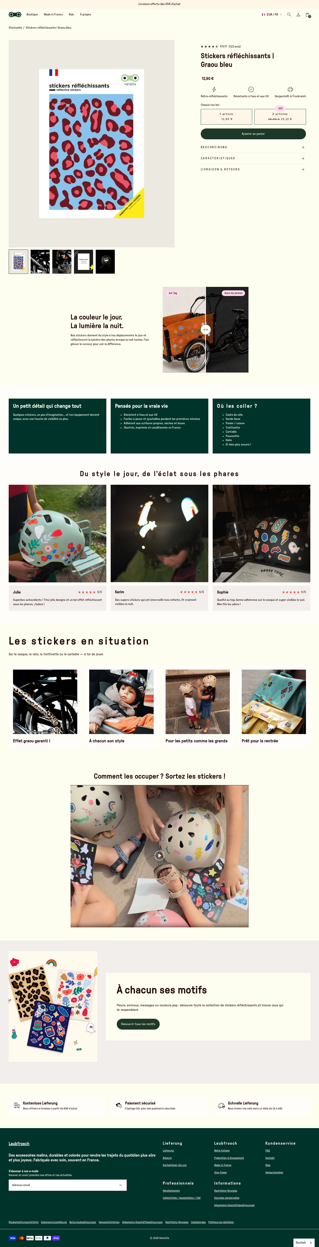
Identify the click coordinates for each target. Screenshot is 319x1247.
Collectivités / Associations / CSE (182, 1198)
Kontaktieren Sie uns (175, 1165)
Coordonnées (198, 1222)
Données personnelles (226, 1198)
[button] (40, 262)
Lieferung (168, 1150)
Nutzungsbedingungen (82, 1222)
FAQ (267, 1150)
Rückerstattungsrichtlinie (23, 1222)
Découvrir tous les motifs (138, 1024)
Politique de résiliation (221, 1222)
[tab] (83, 245)
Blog (267, 1165)
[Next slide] (168, 144)
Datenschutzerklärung (54, 1222)
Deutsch (301, 1242)
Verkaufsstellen (274, 1172)
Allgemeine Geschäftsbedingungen (234, 1205)
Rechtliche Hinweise (225, 1190)
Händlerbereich (171, 1190)
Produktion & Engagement (229, 1158)
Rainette (164, 1238)
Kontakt (270, 1158)
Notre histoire (222, 1150)
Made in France (222, 1165)
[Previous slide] (15, 144)
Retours (167, 1158)
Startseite (15, 27)
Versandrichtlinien (109, 1222)
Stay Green (220, 1172)
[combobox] (304, 1243)
